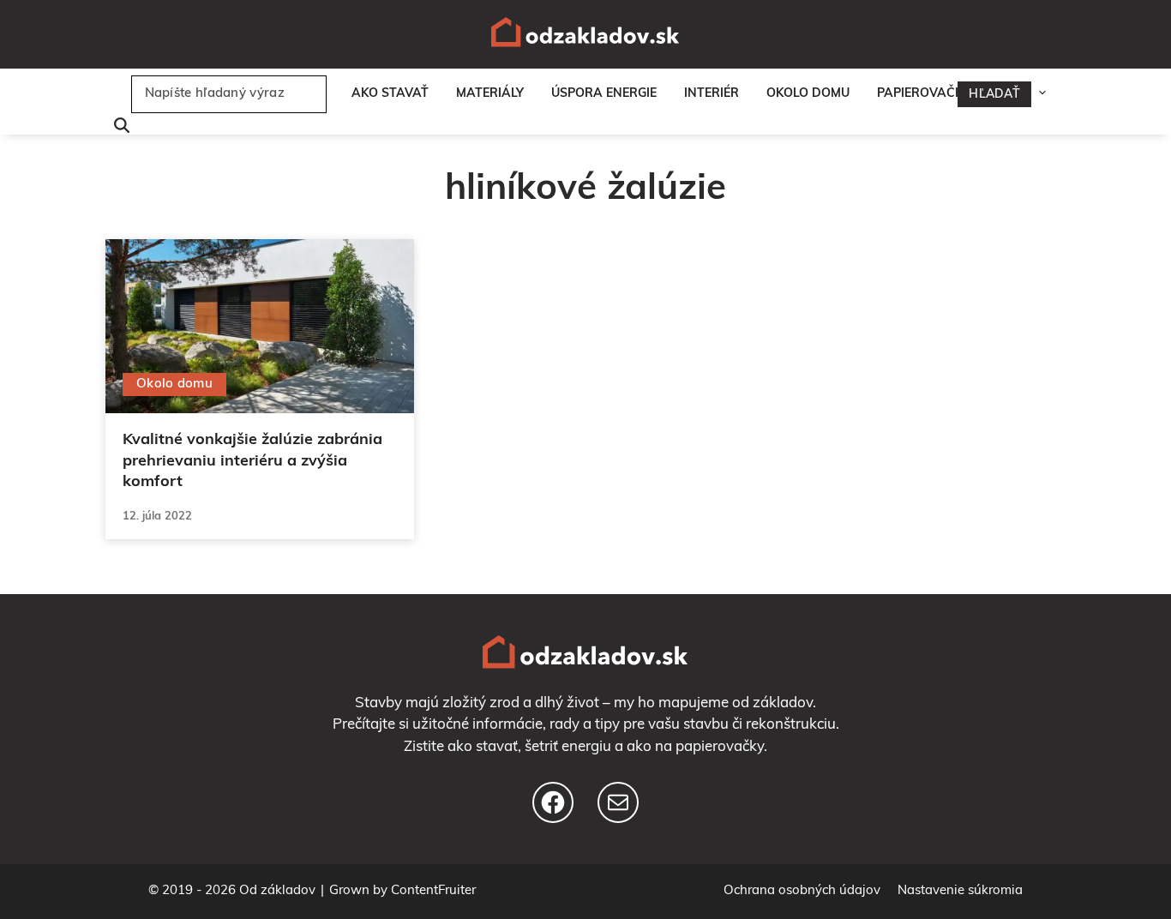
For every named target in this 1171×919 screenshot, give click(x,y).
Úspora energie (604, 93)
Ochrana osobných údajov (802, 891)
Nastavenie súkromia (960, 891)
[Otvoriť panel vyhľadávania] (117, 127)
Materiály (490, 93)
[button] (1047, 94)
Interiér (711, 93)
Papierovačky (923, 93)
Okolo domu (808, 93)
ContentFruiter (433, 891)
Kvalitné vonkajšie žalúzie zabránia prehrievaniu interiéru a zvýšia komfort (252, 462)
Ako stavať (390, 93)
